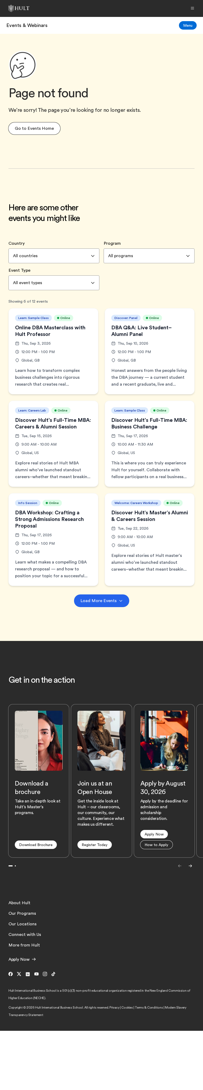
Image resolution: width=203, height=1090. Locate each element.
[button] (34, 128)
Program (112, 243)
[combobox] (53, 255)
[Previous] (180, 866)
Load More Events (98, 600)
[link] (27, 25)
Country (16, 243)
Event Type (19, 270)
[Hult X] (19, 974)
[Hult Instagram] (45, 974)
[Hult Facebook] (11, 974)
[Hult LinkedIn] (27, 974)
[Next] (190, 866)
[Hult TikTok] (52, 974)
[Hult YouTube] (36, 974)
